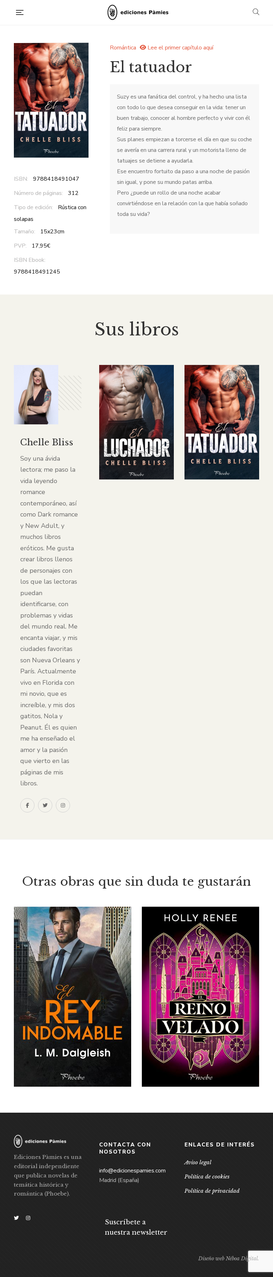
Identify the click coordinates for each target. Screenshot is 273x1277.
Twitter (45, 805)
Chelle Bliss (46, 442)
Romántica (123, 48)
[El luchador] (136, 422)
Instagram (63, 805)
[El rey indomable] (72, 997)
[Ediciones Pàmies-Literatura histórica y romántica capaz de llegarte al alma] (138, 12)
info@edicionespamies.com (132, 1171)
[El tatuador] (221, 422)
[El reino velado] (200, 997)
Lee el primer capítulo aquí (179, 48)
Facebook (27, 805)
